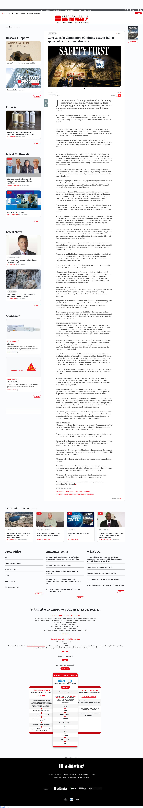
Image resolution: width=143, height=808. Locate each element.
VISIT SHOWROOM (12, 352)
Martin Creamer (25, 185)
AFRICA (58, 23)
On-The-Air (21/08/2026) (15, 212)
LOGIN (138, 13)
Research (37, 13)
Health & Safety (13, 341)
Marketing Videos (70, 774)
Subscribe (65, 634)
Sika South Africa (13, 382)
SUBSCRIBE (41, 696)
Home (7, 27)
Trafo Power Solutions (13, 563)
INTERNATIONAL (68, 23)
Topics (50, 774)
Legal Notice (72, 777)
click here (91, 494)
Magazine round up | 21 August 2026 (78, 534)
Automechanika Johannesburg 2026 (99, 567)
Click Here (65, 668)
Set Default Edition (82, 22)
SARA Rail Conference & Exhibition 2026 (101, 573)
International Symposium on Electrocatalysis (103, 579)
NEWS (16, 13)
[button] (9, 159)
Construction (12, 379)
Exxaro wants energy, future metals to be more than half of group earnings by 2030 (111, 535)
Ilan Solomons (52, 94)
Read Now (133, 41)
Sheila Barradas (21, 136)
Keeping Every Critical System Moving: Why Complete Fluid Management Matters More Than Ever (63, 581)
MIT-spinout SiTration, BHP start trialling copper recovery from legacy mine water (18, 535)
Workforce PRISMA (12, 587)
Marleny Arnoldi (21, 264)
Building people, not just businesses (58, 565)
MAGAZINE (29, 13)
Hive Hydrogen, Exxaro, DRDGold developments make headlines (49, 534)
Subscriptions (84, 774)
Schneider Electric (11, 569)
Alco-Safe (10, 344)
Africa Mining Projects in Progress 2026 (21, 63)
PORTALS (22, 13)
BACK (119, 33)
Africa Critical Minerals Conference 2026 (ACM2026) (105, 585)
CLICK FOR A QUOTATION (89, 696)
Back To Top (115, 498)
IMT (6, 557)
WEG (7, 575)
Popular (17, 27)
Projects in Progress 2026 (16, 90)
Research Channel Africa (36, 646)
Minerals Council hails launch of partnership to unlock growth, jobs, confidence (19, 181)
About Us (58, 774)
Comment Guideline (60, 777)
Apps (93, 774)
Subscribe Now (4, 807)
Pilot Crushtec (10, 581)
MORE (36, 96)
